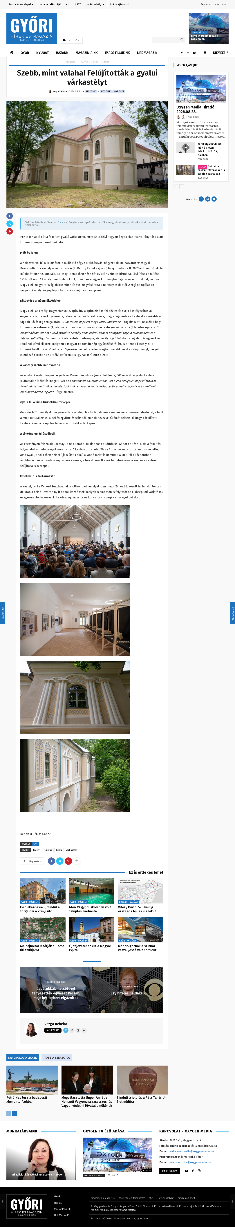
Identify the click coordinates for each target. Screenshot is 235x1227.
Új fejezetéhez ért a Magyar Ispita (90, 948)
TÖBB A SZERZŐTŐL (57, 1057)
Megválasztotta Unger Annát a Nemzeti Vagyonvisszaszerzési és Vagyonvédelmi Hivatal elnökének (87, 1102)
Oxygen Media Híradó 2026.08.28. (204, 37)
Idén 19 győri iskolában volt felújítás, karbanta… (90, 909)
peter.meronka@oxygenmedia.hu (190, 1162)
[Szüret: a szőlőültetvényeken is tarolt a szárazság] (185, 170)
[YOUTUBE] (186, 1171)
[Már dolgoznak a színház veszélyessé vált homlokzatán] (140, 930)
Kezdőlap (70, 61)
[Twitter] (60, 861)
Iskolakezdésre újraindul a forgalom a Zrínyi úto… (40, 909)
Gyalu (59, 850)
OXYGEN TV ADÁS (94, 1175)
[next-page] (14, 1113)
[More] (77, 861)
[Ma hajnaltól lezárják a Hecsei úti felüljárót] (43, 930)
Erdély (36, 850)
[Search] (181, 40)
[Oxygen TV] (117, 1155)
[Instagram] (188, 52)
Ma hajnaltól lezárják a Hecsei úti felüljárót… (42, 948)
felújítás (48, 850)
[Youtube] (194, 52)
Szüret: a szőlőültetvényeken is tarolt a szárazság (211, 170)
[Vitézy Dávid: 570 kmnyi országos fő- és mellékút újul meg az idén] (140, 891)
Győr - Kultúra (78, 940)
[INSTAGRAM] (199, 1171)
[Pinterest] (68, 861)
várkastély (71, 850)
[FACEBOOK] (192, 1171)
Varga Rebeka (55, 1024)
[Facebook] (182, 52)
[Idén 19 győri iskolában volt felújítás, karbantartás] (92, 891)
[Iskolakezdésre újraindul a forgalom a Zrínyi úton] (43, 891)
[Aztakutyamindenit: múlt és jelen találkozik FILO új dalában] (185, 147)
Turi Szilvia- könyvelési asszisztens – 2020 (36, 1174)
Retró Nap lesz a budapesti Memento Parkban (26, 1100)
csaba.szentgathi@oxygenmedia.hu (191, 1151)
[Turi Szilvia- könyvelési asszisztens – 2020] (40, 1159)
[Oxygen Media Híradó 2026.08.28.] (209, 28)
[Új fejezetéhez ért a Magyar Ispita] (92, 930)
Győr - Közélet (199, 33)
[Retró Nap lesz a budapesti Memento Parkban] (32, 1080)
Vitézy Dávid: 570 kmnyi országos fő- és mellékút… (138, 909)
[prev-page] (8, 1113)
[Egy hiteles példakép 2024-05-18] (232, 1201)
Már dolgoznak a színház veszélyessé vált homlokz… (138, 948)
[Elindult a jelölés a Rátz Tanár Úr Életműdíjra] (142, 1080)
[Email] (65, 1030)
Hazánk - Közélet (112, 91)
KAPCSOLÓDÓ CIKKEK (22, 1057)
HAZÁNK (83, 61)
